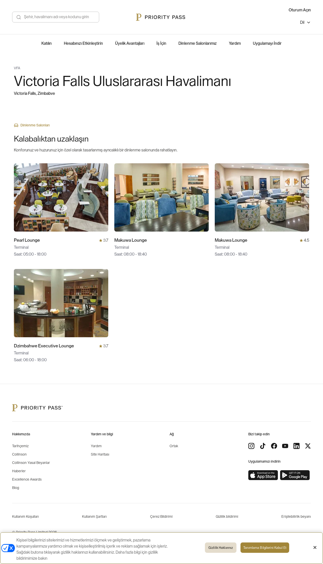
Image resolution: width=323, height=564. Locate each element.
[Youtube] (285, 446)
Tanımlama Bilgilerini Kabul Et (264, 547)
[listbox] (305, 23)
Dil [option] (302, 22)
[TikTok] (263, 446)
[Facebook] (274, 446)
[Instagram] (251, 446)
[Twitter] (308, 446)
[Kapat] (314, 547)
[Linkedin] (296, 446)
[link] (263, 475)
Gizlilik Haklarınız (220, 547)
